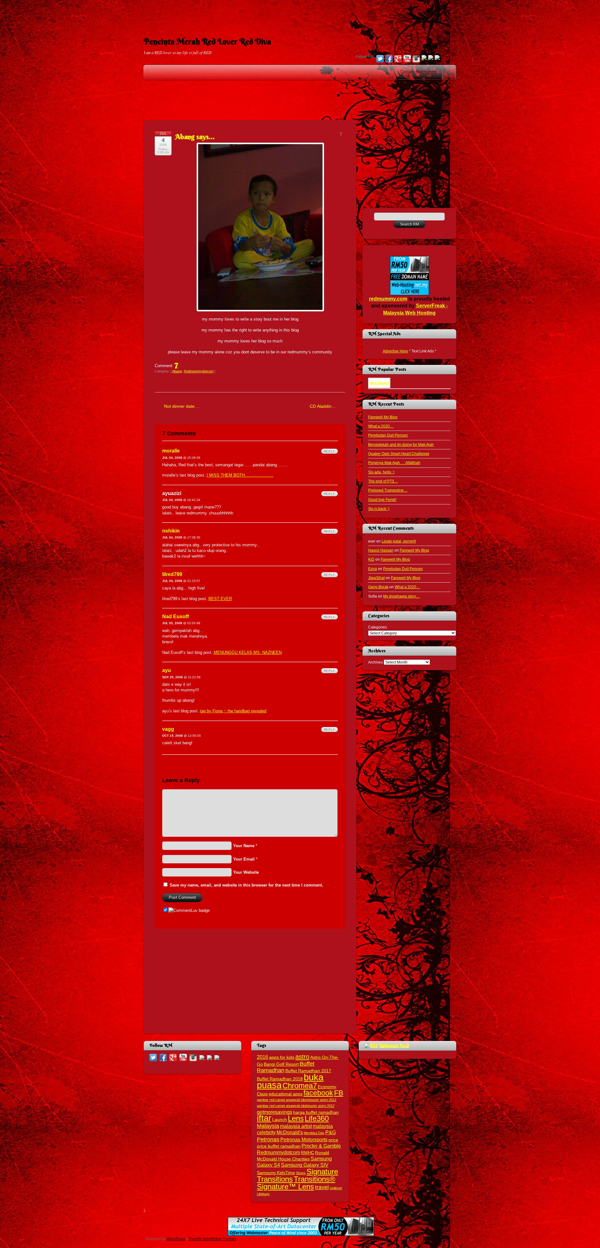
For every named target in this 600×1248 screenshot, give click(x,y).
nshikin (171, 530)
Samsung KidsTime (276, 1172)
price (333, 1140)
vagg (168, 729)
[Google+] (398, 59)
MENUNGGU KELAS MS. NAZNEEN (248, 652)
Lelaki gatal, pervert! (399, 541)
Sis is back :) (378, 509)
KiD (371, 559)
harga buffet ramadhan (316, 1112)
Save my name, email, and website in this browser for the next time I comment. (246, 885)
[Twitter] (380, 59)
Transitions (275, 1179)
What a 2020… (380, 426)
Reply (329, 451)
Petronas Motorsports (304, 1139)
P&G (330, 1132)
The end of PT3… (383, 481)
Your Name (243, 845)
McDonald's (290, 1132)
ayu (166, 670)
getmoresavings (274, 1112)
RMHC (307, 1152)
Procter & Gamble (321, 1146)
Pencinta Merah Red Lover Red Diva (207, 41)
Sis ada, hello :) (381, 472)
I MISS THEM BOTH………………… (240, 475)
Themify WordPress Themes (212, 1239)
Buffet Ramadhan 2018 (280, 1079)
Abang (177, 371)
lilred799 (172, 574)
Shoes (301, 1173)
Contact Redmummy (419, 72)
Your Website (246, 872)
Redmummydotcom (198, 371)
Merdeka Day (314, 1133)
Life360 (317, 1118)
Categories (377, 627)
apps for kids (281, 1057)
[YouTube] (407, 59)
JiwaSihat (376, 578)
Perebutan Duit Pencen (388, 435)
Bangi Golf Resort (281, 1064)
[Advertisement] (300, 14)
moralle (171, 450)
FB (338, 1093)
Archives (375, 662)
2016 (262, 1057)
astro (302, 1056)
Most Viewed (379, 383)
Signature (322, 1171)
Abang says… (195, 136)
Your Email (244, 859)
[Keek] (424, 58)
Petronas (268, 1139)
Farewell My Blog (383, 417)
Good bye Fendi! (382, 500)
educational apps (285, 1094)
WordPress (176, 1239)
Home (449, 72)
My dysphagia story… (401, 596)
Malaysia (268, 1126)
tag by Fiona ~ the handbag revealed (233, 711)
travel (322, 1187)
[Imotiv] (430, 58)
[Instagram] (416, 59)
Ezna (372, 569)
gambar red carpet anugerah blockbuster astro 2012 (296, 1100)
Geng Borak (378, 587)
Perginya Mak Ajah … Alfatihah (394, 463)
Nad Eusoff (175, 616)
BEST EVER (220, 598)
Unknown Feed (394, 1045)
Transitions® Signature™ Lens (296, 1182)
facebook (318, 1093)
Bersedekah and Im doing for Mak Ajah (401, 444)
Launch (279, 1119)
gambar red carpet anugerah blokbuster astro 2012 (295, 1106)
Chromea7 (299, 1085)
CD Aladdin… (323, 406)
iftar (264, 1118)
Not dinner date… (181, 406)
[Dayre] (437, 58)
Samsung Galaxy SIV (304, 1165)
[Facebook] (389, 59)
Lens (296, 1118)
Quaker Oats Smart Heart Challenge (398, 454)
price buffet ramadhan (279, 1146)
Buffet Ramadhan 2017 (308, 1071)
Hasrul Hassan (380, 550)
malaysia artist (296, 1126)
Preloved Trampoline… (388, 490)
